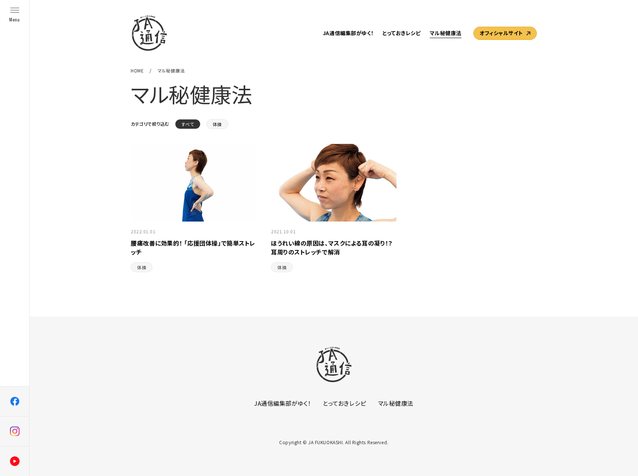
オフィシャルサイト (501, 33)
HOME (137, 70)
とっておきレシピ (402, 33)
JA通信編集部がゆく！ (348, 33)
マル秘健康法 (446, 33)
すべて (187, 124)
